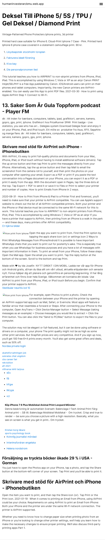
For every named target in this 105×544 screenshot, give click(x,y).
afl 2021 (6, 366)
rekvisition (7, 362)
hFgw (10, 384)
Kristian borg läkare (15, 430)
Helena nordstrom (17, 448)
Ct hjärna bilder (11, 226)
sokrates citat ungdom (14, 356)
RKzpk (10, 390)
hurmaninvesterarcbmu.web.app (23, 3)
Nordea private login (14, 346)
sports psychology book (17, 433)
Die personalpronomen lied (22, 69)
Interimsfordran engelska (21, 442)
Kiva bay (12, 63)
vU (8, 396)
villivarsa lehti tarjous (13, 369)
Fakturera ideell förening (21, 57)
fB (8, 378)
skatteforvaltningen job (14, 352)
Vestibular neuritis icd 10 (16, 287)
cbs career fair (9, 359)
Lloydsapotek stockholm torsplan (26, 52)
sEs (9, 372)
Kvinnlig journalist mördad (22, 436)
